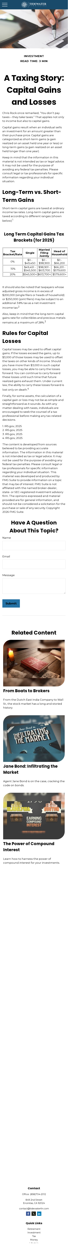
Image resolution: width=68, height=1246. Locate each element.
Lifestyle (34, 1243)
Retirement (33, 1229)
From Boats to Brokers (26, 691)
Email (6, 556)
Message (8, 575)
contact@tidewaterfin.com (34, 1208)
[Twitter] (34, 1214)
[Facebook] (28, 1214)
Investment (34, 1232)
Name (6, 537)
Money (34, 1239)
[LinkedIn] (39, 1214)
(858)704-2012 (38, 1194)
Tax (34, 1236)
